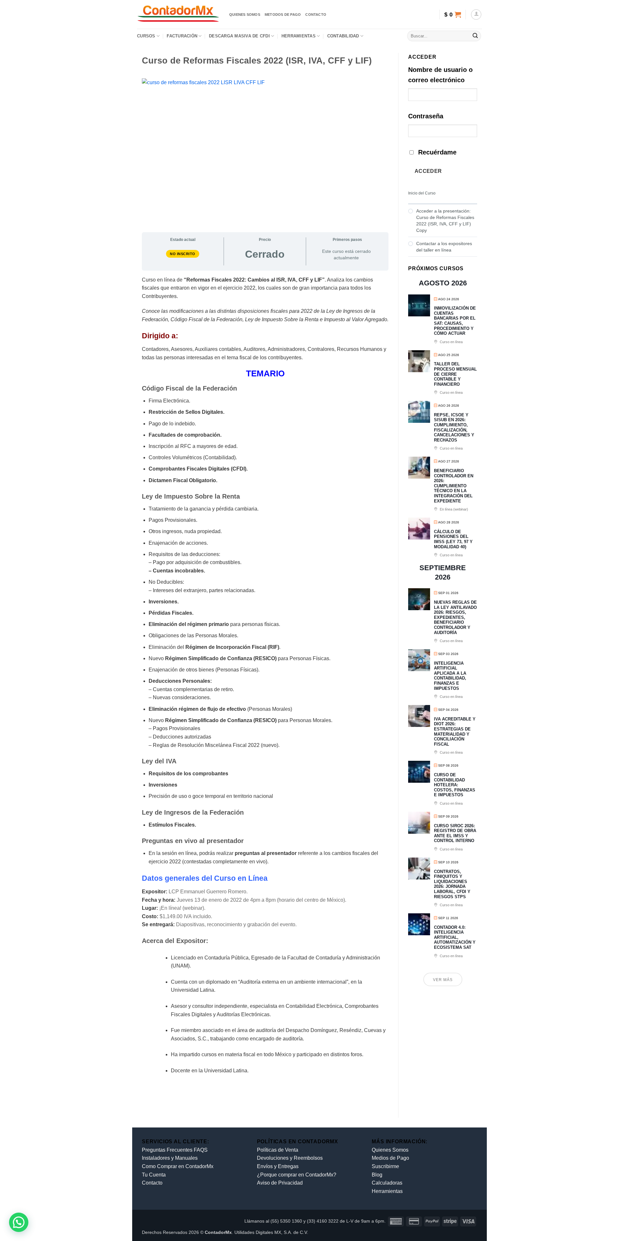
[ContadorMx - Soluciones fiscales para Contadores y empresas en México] (178, 14)
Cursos (146, 36)
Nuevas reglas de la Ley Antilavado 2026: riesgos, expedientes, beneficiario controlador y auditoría (455, 617)
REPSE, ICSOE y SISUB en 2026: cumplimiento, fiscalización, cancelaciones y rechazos (454, 427)
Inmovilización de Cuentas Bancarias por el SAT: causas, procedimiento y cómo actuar (455, 321)
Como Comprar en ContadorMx (177, 1166)
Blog (377, 1174)
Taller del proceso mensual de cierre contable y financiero (455, 374)
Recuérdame (437, 152)
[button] (452, 14)
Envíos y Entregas (278, 1166)
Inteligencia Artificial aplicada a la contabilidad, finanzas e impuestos (450, 676)
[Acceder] (476, 14)
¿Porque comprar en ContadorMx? (296, 1174)
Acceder (428, 171)
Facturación (182, 36)
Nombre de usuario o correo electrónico (440, 75)
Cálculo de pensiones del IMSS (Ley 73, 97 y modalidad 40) (453, 539)
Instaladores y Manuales (170, 1158)
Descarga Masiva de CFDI (239, 36)
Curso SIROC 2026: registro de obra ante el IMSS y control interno (455, 833)
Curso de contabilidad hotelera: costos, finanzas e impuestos (454, 784)
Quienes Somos (390, 1150)
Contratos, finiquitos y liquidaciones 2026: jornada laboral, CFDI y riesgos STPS (452, 884)
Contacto (315, 14)
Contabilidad (343, 36)
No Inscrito (182, 254)
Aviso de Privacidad (280, 1183)
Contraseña (425, 116)
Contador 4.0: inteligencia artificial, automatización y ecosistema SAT (455, 937)
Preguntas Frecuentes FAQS (175, 1150)
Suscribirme (385, 1166)
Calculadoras (387, 1183)
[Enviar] (475, 36)
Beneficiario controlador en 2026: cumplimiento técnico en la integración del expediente (453, 485)
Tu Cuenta (154, 1174)
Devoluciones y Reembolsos (290, 1158)
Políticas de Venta (277, 1150)
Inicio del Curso (422, 193)
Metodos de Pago (283, 14)
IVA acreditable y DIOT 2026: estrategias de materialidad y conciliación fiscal (455, 732)
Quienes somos (244, 14)
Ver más (443, 980)
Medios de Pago (390, 1158)
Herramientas (298, 36)
